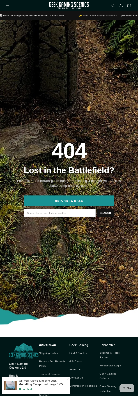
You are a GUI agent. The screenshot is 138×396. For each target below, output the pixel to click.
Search (105, 213)
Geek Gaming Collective (108, 388)
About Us (75, 369)
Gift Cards (75, 361)
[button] (8, 6)
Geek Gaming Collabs (108, 376)
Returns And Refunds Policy (52, 363)
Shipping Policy (48, 353)
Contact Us (76, 377)
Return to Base (69, 200)
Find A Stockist (78, 353)
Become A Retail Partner (110, 355)
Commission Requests (83, 385)
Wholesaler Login (110, 365)
